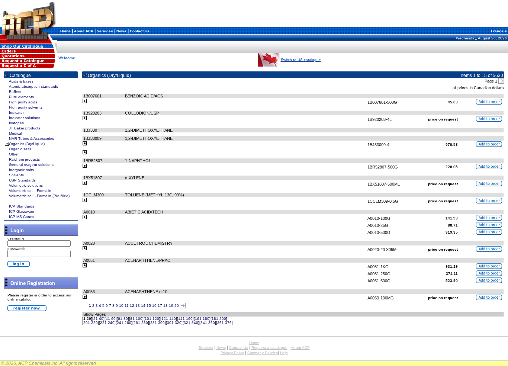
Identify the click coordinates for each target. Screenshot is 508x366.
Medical (15, 133)
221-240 (107, 323)
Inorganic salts (21, 170)
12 (132, 306)
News (121, 31)
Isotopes (16, 123)
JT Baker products (24, 128)
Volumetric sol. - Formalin (30, 191)
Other (14, 154)
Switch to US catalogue (301, 60)
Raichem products (24, 159)
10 (121, 306)
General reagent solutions (31, 165)
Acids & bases (21, 81)
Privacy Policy (232, 353)
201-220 (90, 323)
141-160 (185, 319)
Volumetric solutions (26, 185)
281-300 (157, 323)
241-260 (124, 323)
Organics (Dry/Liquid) (27, 144)
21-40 (98, 319)
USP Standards (22, 180)
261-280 (141, 323)
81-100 (136, 319)
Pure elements (21, 97)
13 (137, 306)
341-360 (207, 323)
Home (65, 31)
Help (284, 353)
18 (165, 306)
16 (154, 306)
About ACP (83, 31)
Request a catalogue (269, 348)
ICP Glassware (21, 211)
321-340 (191, 323)
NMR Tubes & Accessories (31, 139)
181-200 (219, 319)
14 (143, 306)
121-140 (168, 319)
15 (149, 306)
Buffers (15, 92)
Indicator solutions (24, 118)
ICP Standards (21, 206)
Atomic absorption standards (33, 86)
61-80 (123, 319)
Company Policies (262, 353)
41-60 (111, 319)
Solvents (16, 175)
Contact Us (139, 31)
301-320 (174, 323)
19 (171, 306)
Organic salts (20, 149)
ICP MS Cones (21, 217)
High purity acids (23, 102)
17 (160, 306)
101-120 (152, 319)
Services (105, 31)
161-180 (202, 319)
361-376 (224, 323)
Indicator (16, 112)
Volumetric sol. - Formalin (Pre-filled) (39, 196)
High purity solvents (25, 107)
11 (127, 306)
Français (498, 31)
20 (176, 306)
